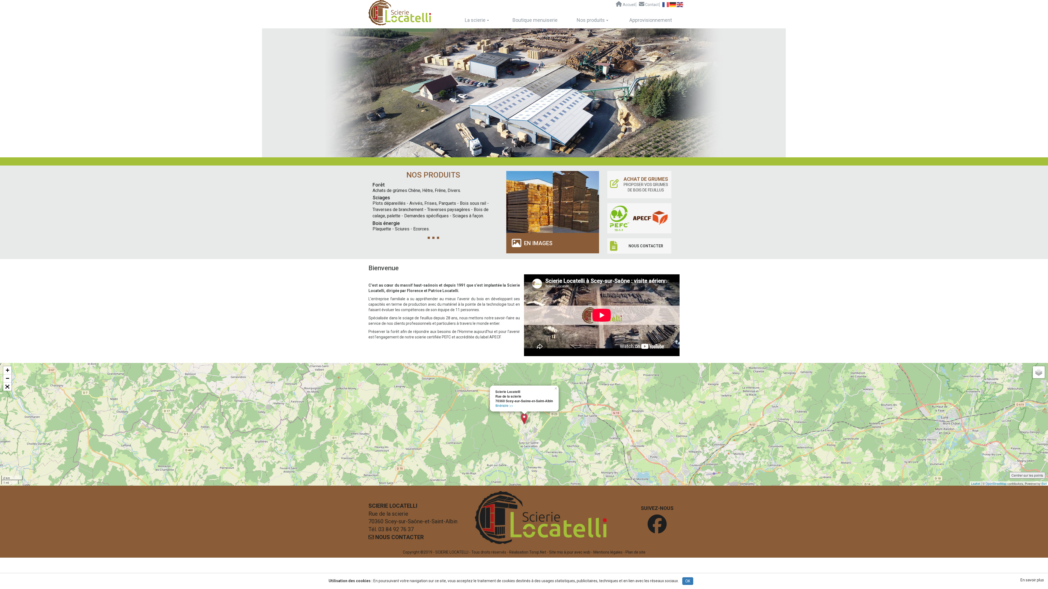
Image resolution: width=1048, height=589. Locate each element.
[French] (665, 4)
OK (687, 581)
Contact (651, 4)
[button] (7, 387)
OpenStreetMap (996, 483)
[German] (673, 4)
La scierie (475, 20)
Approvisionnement (650, 20)
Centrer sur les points (1027, 475)
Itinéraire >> (504, 405)
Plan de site (635, 552)
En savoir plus (1032, 580)
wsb (586, 552)
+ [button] (7, 370)
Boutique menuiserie (535, 20)
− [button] (7, 378)
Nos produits (591, 20)
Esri (1044, 483)
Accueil (628, 4)
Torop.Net (537, 552)
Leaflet (975, 483)
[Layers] (1039, 372)
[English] (680, 4)
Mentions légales (608, 552)
